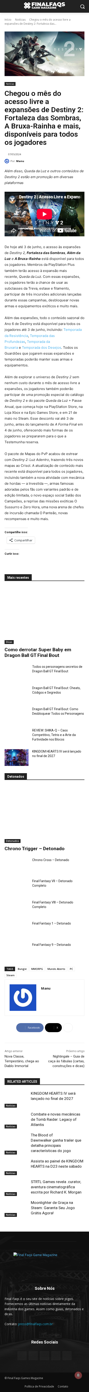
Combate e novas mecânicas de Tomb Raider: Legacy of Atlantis (55, 1119)
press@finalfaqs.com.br (35, 1324)
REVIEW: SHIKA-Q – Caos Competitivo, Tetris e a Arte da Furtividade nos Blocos (54, 735)
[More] (68, 1027)
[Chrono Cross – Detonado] (17, 866)
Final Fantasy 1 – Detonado (51, 923)
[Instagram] (33, 1355)
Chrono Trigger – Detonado (35, 848)
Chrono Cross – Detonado (50, 860)
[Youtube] (67, 1355)
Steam (10, 975)
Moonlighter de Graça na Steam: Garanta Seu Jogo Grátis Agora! (53, 1207)
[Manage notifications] (78, 1375)
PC (71, 969)
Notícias (20, 20)
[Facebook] (22, 1355)
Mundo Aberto (56, 969)
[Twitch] (55, 1355)
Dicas (9, 642)
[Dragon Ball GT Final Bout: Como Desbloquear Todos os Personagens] (17, 715)
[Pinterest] (44, 1355)
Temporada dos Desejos (41, 347)
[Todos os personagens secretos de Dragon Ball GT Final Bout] (17, 672)
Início (8, 20)
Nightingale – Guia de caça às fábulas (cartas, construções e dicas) (66, 1061)
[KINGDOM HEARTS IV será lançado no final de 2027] (17, 757)
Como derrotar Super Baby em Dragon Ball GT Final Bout (38, 652)
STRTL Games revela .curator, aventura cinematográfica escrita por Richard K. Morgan (56, 1186)
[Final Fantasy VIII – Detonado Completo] (17, 908)
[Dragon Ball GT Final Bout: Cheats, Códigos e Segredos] (17, 694)
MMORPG (37, 969)
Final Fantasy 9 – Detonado (51, 945)
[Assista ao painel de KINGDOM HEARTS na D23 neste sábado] (17, 1167)
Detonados (12, 840)
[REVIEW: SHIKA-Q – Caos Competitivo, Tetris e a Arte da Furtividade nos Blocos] (17, 736)
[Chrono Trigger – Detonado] (44, 814)
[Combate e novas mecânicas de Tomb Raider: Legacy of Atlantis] (17, 1120)
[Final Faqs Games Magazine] (44, 5)
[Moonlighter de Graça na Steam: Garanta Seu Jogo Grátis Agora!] (17, 1208)
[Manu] (7, 161)
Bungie (22, 969)
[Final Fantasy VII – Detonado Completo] (17, 887)
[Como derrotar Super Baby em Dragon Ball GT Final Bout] (44, 615)
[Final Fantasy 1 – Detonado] (17, 929)
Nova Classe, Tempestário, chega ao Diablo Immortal (22, 1061)
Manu (20, 161)
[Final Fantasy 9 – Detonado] (17, 950)
